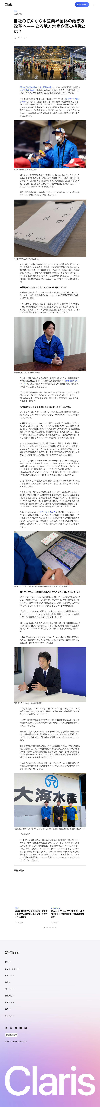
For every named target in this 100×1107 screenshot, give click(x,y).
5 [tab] (56, 927)
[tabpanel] (32, 899)
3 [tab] (50, 927)
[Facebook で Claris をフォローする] (16, 1028)
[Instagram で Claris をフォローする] (25, 1028)
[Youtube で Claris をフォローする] (21, 1028)
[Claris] (8, 4)
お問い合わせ (82, 4)
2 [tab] (47, 927)
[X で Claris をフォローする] (11, 1028)
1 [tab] (44, 927)
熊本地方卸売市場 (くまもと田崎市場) (35, 87)
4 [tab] (53, 927)
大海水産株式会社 (27, 90)
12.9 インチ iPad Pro (48, 512)
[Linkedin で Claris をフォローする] (6, 1028)
